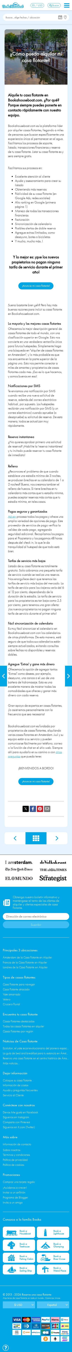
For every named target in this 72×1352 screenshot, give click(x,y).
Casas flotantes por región (18, 1031)
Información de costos (15, 1085)
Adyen (12, 516)
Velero (6, 999)
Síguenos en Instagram (16, 1117)
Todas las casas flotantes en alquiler (23, 1026)
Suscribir (36, 925)
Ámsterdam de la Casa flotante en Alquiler (27, 957)
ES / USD (37, 5)
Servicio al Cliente (13, 1095)
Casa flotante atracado (16, 989)
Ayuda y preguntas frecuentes (20, 1090)
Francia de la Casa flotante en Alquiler (25, 962)
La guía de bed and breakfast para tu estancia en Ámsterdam (36, 1053)
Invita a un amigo (13, 1202)
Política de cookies (13, 1165)
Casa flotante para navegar (19, 984)
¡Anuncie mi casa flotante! (36, 286)
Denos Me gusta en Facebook (20, 1112)
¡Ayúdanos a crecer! (15, 1187)
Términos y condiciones (16, 1155)
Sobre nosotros (11, 1150)
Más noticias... (11, 1063)
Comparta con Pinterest (16, 1122)
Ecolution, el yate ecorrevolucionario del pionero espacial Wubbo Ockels (36, 1048)
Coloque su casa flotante (17, 1080)
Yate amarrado (11, 994)
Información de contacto (17, 1144)
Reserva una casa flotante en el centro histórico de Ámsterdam (36, 1058)
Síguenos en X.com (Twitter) (19, 1127)
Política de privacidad (15, 1160)
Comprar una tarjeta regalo (19, 1182)
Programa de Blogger (15, 1197)
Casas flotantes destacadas (18, 1021)
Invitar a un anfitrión (14, 1192)
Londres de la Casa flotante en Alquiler (25, 967)
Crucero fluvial (11, 1004)
